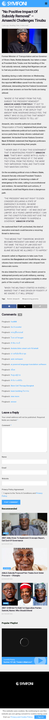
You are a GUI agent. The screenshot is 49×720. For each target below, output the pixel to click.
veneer (14, 402)
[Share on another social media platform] (40, 306)
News (6, 533)
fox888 (14, 322)
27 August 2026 (7, 614)
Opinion (7, 568)
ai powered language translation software (28, 364)
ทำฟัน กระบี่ (15, 343)
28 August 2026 (7, 579)
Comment (7, 425)
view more (15, 396)
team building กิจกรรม (20, 391)
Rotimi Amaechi (13, 299)
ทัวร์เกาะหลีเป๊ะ (16, 380)
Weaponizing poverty (30, 299)
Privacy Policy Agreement (13, 489)
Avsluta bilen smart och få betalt (24, 348)
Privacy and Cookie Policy (21, 717)
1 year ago (5, 25)
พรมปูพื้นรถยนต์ (17, 332)
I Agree (40, 717)
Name (4, 457)
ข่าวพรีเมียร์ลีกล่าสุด (18, 354)
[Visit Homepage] (14, 3)
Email (4, 468)
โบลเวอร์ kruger (17, 338)
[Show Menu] (46, 3)
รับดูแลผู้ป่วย (16, 375)
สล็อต (13, 370)
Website (5, 479)
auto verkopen (17, 359)
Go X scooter (16, 327)
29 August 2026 (7, 544)
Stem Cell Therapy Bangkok (22, 386)
